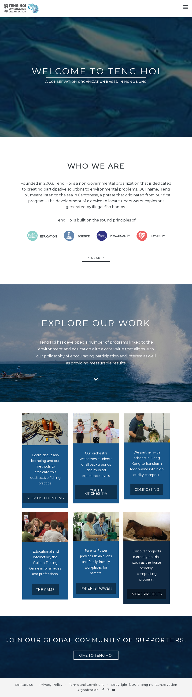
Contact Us (24, 684)
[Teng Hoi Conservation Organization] (21, 10)
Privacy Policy (51, 684)
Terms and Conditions (86, 684)
